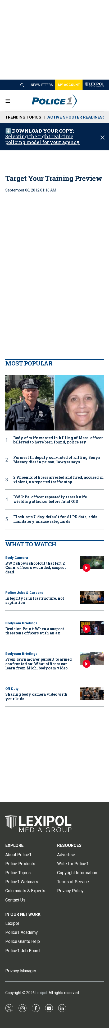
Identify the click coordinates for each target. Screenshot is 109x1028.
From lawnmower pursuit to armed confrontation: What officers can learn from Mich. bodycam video (38, 664)
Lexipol (41, 993)
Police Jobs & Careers (24, 593)
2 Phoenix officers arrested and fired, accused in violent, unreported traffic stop (58, 479)
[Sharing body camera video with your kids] (92, 693)
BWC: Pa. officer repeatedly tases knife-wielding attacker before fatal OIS (50, 499)
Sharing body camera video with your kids (36, 696)
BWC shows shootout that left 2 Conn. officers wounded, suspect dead (35, 568)
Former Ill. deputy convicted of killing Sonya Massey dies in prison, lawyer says (56, 459)
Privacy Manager (20, 970)
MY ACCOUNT (69, 85)
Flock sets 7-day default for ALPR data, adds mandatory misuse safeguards (55, 519)
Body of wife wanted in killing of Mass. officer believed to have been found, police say (58, 440)
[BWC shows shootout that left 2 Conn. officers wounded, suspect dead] (92, 562)
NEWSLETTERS (42, 85)
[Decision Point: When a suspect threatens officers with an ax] (92, 628)
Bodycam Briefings (21, 623)
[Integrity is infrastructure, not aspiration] (92, 597)
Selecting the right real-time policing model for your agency (42, 139)
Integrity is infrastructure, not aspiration (34, 600)
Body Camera (16, 558)
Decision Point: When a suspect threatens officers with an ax (34, 631)
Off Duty (12, 689)
